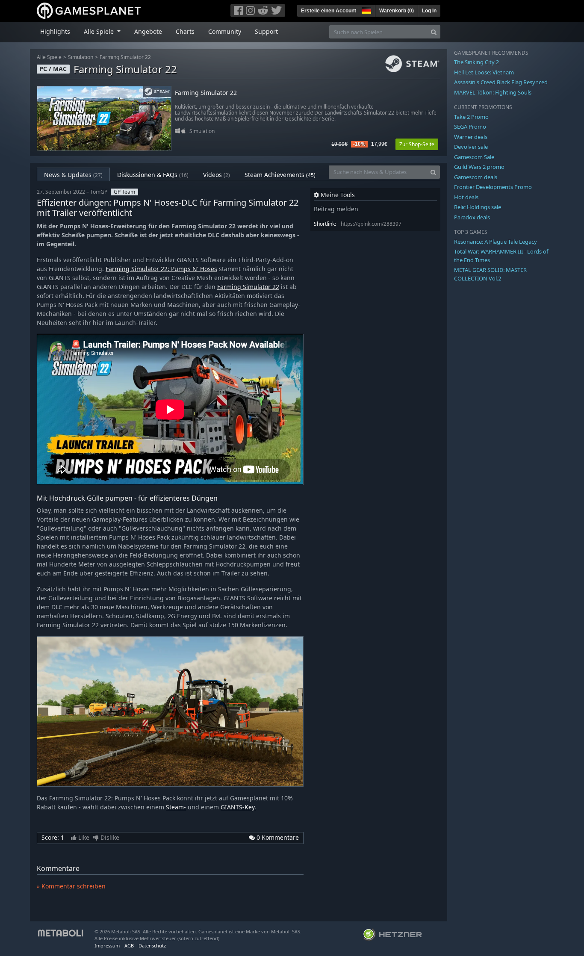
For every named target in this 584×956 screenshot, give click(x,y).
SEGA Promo (470, 126)
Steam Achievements (280, 175)
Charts (185, 31)
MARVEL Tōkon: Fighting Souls (492, 92)
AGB (129, 945)
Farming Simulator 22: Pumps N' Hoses (161, 269)
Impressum (107, 945)
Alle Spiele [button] (99, 31)
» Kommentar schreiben (71, 886)
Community (224, 31)
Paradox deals (472, 217)
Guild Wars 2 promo (479, 167)
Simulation (80, 57)
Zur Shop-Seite (416, 144)
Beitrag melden (336, 209)
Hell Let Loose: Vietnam (484, 72)
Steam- (176, 807)
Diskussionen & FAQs (153, 175)
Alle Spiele (49, 57)
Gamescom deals (475, 177)
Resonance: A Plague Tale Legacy (495, 241)
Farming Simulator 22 (125, 57)
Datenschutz (152, 945)
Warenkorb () (396, 11)
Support (266, 31)
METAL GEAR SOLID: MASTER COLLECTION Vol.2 (490, 274)
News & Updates (73, 175)
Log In (429, 11)
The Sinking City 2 (476, 62)
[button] (365, 9)
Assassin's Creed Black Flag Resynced (501, 82)
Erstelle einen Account (328, 11)
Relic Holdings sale (477, 207)
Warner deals (470, 137)
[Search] (433, 31)
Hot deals (466, 197)
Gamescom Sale (474, 157)
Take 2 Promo (471, 117)
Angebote (148, 31)
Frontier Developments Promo (493, 187)
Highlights (55, 31)
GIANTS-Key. (238, 807)
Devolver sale (471, 146)
